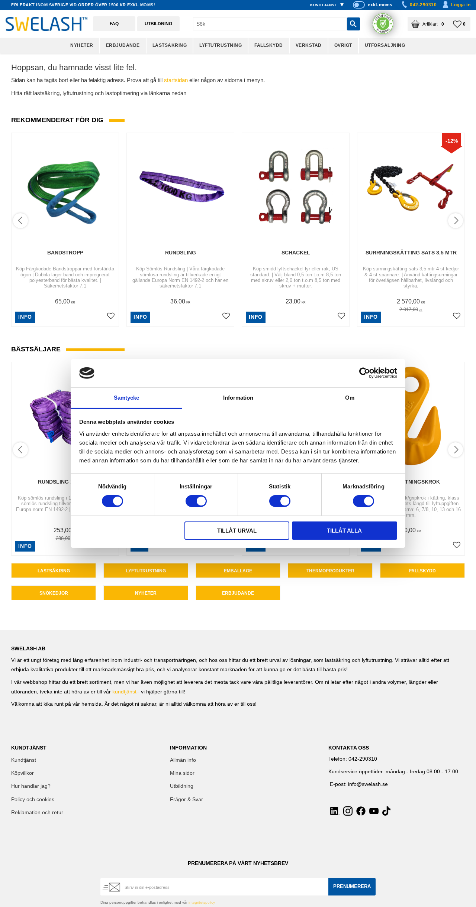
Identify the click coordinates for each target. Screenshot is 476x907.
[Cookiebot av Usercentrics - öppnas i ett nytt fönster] (364, 372)
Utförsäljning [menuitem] (385, 45)
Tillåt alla (344, 530)
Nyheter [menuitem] (81, 45)
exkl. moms (380, 4)
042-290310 (423, 4)
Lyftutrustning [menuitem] (220, 45)
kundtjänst (124, 692)
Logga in (460, 4)
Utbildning (158, 23)
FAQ (114, 23)
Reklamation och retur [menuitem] (37, 812)
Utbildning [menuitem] (181, 786)
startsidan (176, 80)
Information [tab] (238, 397)
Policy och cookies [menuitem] (32, 799)
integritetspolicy (202, 902)
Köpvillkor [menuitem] (22, 773)
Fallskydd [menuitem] (268, 45)
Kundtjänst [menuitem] (323, 5)
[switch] (196, 501)
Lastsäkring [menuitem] (169, 45)
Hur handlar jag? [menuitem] (31, 786)
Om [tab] (349, 397)
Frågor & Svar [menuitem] (186, 799)
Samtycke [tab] (126, 397)
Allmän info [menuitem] (183, 760)
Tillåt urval (237, 530)
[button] (461, 24)
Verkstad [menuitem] (309, 45)
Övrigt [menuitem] (343, 45)
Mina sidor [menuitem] (182, 773)
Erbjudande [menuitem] (123, 45)
